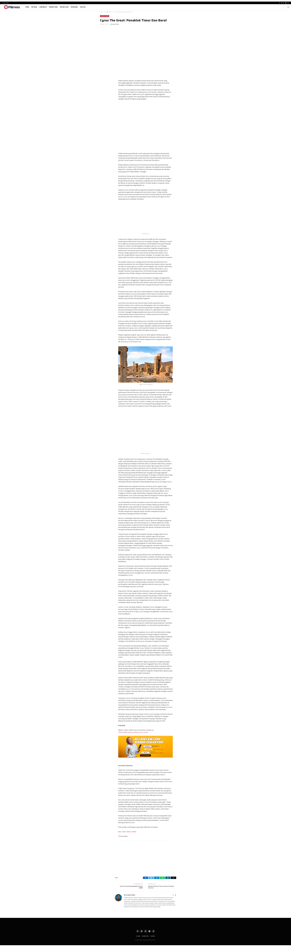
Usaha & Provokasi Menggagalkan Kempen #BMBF (131, 887)
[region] (160, 126)
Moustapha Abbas (115, 24)
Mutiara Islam (64, 7)
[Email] (102, 91)
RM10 (129, 832)
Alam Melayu (43, 7)
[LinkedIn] (102, 84)
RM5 (124, 832)
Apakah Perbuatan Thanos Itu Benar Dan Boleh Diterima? (161, 887)
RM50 (134, 832)
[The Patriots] (12, 7)
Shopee (153, 936)
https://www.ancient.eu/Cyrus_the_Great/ (133, 732)
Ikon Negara (74, 7)
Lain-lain (82, 7)
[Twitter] (102, 81)
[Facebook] (102, 77)
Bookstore (145, 936)
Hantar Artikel (5, 3)
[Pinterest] (102, 87)
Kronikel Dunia (53, 7)
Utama (27, 7)
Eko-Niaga (34, 7)
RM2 (119, 832)
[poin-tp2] (145, 757)
